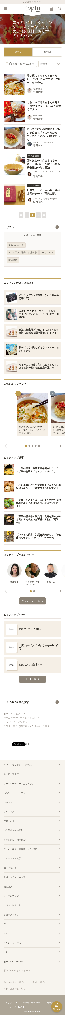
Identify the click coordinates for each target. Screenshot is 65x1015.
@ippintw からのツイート (17, 970)
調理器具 (8, 886)
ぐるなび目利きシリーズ (31, 1002)
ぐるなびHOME (11, 1002)
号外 (6, 952)
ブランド (11, 227)
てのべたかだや (16, 245)
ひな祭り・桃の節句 (13, 830)
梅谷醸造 (12, 260)
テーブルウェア (11, 896)
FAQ (20, 1007)
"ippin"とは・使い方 (13, 988)
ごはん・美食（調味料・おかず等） (21, 849)
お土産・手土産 (11, 774)
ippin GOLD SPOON (13, 961)
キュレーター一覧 (12, 982)
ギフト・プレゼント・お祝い (18, 765)
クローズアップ (11, 915)
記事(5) (18, 52)
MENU (5, 8)
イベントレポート (12, 905)
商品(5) (47, 52)
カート (51, 8)
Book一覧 (37, 982)
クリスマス (9, 811)
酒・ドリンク (10, 868)
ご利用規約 (50, 1002)
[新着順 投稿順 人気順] (49, 64)
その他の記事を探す (17, 702)
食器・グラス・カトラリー (17, 877)
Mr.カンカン (47, 252)
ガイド (7, 933)
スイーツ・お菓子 (12, 858)
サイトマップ (10, 1007)
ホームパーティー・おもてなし (19, 783)
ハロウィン (9, 802)
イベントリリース (12, 943)
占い (6, 924)
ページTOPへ (32, 735)
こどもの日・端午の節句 (15, 840)
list (27, 744)
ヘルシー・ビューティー (15, 793)
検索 (59, 8)
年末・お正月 (10, 821)
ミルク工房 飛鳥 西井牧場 (22, 252)
